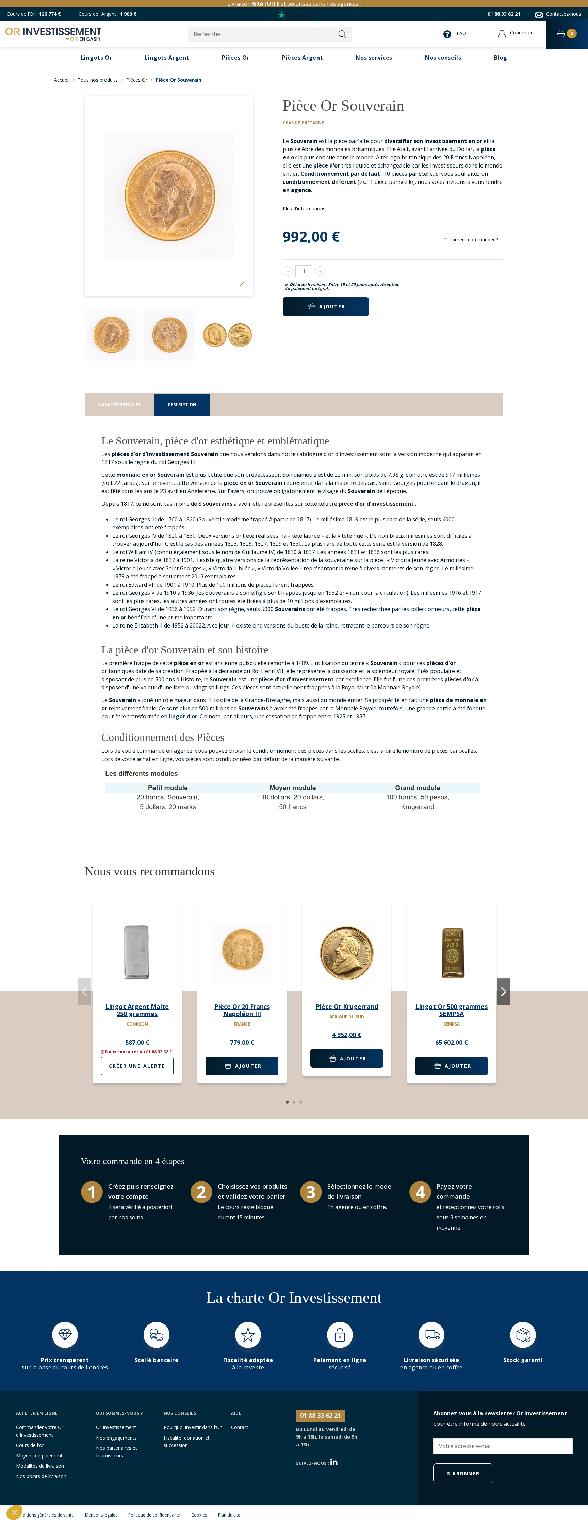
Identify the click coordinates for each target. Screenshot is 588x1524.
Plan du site (229, 1515)
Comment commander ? (471, 239)
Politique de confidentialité (154, 1515)
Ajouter (332, 306)
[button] (374, 57)
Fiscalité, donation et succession (187, 1441)
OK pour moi (126, 1490)
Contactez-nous (563, 14)
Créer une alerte (137, 1066)
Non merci (30, 1490)
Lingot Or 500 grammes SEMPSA (451, 1010)
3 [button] (300, 1102)
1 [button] (287, 1102)
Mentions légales (101, 1515)
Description (182, 405)
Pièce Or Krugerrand (347, 1006)
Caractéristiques (120, 405)
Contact (239, 1427)
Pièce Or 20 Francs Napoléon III (242, 1010)
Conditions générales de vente (44, 1515)
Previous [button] (84, 991)
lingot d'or (183, 716)
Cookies (199, 1515)
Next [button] (503, 991)
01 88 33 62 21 (504, 14)
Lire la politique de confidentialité (46, 1468)
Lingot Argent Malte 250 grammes (137, 1010)
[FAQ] (449, 34)
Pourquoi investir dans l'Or (193, 1427)
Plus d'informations (304, 208)
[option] (169, 196)
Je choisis (78, 1490)
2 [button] (294, 1102)
